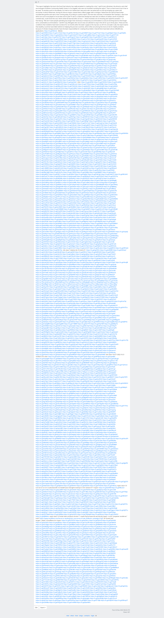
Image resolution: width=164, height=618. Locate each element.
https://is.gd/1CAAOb (70, 94)
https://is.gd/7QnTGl (69, 387)
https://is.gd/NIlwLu (54, 383)
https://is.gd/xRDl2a (68, 322)
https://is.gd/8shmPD (56, 84)
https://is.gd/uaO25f (95, 453)
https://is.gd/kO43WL (99, 320)
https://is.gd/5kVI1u (109, 100)
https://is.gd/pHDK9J (83, 592)
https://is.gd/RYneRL (95, 225)
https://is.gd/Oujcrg (81, 211)
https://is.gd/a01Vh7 (83, 551)
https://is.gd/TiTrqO (94, 504)
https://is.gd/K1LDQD (56, 43)
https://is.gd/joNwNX (68, 363)
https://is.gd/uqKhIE (68, 252)
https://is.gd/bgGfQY (56, 389)
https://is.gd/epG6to (81, 504)
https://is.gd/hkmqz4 (83, 295)
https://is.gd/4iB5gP (82, 121)
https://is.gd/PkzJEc (96, 557)
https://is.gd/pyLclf (68, 471)
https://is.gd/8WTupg (108, 447)
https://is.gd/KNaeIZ (83, 107)
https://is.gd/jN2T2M (82, 256)
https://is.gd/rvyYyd (69, 162)
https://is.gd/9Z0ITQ (70, 39)
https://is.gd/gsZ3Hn (93, 250)
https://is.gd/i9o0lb (56, 578)
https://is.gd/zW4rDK (42, 258)
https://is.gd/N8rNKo (108, 555)
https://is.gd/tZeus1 (55, 47)
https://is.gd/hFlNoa (55, 78)
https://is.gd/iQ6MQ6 (98, 281)
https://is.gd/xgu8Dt (82, 37)
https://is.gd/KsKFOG (69, 381)
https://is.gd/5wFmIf (95, 148)
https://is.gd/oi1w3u (55, 500)
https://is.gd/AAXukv (56, 262)
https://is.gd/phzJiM (68, 441)
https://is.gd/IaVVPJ (55, 113)
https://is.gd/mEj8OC (70, 41)
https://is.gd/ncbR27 (83, 96)
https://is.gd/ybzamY (42, 88)
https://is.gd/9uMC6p (42, 397)
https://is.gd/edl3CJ (108, 78)
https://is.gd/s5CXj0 (42, 561)
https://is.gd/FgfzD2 (97, 76)
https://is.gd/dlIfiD (42, 365)
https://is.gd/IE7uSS (109, 244)
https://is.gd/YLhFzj (108, 541)
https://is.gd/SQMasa (42, 316)
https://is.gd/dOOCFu (43, 479)
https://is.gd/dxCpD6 (42, 238)
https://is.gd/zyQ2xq (42, 254)
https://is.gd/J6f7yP (68, 481)
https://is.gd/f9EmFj (111, 139)
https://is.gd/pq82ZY (84, 125)
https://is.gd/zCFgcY (42, 381)
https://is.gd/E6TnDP (56, 424)
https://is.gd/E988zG (42, 205)
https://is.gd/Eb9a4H (42, 500)
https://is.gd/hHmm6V (81, 336)
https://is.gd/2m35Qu (84, 129)
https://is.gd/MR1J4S (55, 596)
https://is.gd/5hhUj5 (109, 346)
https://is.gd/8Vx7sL (82, 422)
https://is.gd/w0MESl (109, 342)
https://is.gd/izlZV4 (55, 539)
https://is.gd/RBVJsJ (83, 158)
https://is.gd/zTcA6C (42, 539)
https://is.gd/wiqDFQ (55, 137)
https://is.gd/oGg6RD (57, 324)
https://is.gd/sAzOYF (96, 127)
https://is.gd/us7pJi (94, 586)
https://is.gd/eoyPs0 (109, 172)
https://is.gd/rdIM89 (42, 168)
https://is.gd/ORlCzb (68, 232)
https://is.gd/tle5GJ (110, 43)
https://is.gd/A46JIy (83, 172)
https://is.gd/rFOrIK (111, 281)
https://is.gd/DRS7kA (83, 117)
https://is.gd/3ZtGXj (69, 475)
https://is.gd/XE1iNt (110, 494)
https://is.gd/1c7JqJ (69, 541)
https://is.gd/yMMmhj (43, 391)
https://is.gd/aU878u (57, 62)
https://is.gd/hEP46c (56, 475)
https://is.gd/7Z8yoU (70, 594)
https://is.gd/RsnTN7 (54, 37)
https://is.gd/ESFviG (110, 154)
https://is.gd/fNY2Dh (97, 283)
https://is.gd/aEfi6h (87, 82)
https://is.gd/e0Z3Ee (108, 424)
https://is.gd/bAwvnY (82, 441)
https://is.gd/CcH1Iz (98, 309)
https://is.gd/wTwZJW (42, 422)
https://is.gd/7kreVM (56, 404)
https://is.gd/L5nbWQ (96, 475)
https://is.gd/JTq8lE (42, 420)
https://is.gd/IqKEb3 (97, 465)
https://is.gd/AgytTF (110, 182)
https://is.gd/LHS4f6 (83, 588)
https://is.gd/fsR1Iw (55, 215)
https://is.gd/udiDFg (95, 205)
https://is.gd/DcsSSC (83, 143)
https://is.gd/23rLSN (81, 471)
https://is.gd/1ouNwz (95, 412)
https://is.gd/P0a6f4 (55, 301)
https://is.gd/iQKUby (42, 178)
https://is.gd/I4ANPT (42, 467)
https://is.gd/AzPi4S (56, 397)
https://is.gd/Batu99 (42, 555)
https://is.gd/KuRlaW (97, 199)
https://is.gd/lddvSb (83, 510)
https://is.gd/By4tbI (70, 574)
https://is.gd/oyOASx (96, 43)
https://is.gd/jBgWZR (82, 397)
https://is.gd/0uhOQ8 (56, 51)
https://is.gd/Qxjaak (95, 533)
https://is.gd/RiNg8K (110, 180)
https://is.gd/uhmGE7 (43, 465)
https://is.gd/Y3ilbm (42, 70)
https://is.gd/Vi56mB (109, 529)
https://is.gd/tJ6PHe (121, 322)
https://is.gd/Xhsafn (68, 477)
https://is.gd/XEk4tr (96, 549)
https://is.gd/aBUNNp (94, 152)
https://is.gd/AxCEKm (113, 316)
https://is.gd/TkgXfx (110, 258)
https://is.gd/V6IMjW (56, 209)
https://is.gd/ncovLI (68, 113)
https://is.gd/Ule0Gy (111, 184)
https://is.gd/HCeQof (98, 332)
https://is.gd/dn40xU (57, 66)
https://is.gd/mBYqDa (70, 498)
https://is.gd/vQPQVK (96, 156)
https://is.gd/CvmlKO (42, 232)
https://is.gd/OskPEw (42, 119)
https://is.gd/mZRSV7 (97, 131)
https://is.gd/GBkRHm (56, 432)
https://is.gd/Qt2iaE (69, 262)
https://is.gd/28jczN (83, 127)
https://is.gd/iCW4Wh (97, 449)
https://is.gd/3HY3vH (42, 242)
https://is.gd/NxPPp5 (83, 449)
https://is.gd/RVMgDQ (43, 332)
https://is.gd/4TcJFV (94, 387)
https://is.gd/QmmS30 (43, 62)
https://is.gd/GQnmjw (85, 309)
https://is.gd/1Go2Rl (82, 522)
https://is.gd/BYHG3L (109, 246)
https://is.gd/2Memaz (43, 115)
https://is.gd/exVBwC (69, 80)
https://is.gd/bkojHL (109, 213)
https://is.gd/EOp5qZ (82, 215)
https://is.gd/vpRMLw (95, 318)
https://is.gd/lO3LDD (69, 223)
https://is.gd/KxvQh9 (42, 408)
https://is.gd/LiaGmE (42, 250)
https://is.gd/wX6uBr (68, 447)
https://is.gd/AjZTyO (95, 484)
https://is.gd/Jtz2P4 (109, 225)
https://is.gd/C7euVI (95, 400)
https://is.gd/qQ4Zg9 (99, 316)
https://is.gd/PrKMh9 (83, 535)
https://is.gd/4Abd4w (95, 133)
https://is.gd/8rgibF (55, 92)
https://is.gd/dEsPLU (69, 135)
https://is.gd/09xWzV (108, 232)
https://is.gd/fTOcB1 (81, 539)
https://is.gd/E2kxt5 (42, 412)
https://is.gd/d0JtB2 (55, 133)
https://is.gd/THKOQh (70, 86)
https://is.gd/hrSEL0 (42, 252)
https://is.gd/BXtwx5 (110, 168)
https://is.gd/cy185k (67, 586)
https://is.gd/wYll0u (110, 68)
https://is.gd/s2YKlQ (81, 146)
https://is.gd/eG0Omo (82, 477)
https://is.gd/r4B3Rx (96, 215)
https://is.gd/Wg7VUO (96, 279)
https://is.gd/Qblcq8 (83, 66)
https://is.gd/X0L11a (55, 174)
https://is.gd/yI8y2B (42, 133)
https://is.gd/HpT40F (97, 324)
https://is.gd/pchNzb (55, 80)
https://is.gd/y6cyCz (96, 527)
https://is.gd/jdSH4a (68, 438)
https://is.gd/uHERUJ (70, 62)
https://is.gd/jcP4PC (121, 377)
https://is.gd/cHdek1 (56, 64)
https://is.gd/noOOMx (97, 473)
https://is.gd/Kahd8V (109, 303)
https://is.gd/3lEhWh (81, 55)
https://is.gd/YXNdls (95, 578)
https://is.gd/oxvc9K (54, 336)
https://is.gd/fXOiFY (97, 299)
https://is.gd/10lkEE (42, 193)
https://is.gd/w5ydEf (55, 322)
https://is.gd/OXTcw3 (109, 371)
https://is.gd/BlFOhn (55, 342)
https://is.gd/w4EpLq (81, 350)
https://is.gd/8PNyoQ (94, 357)
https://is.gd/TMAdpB (84, 514)
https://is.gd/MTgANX (85, 332)
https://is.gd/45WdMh (81, 57)
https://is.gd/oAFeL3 (56, 422)
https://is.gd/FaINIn (96, 115)
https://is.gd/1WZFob (83, 596)
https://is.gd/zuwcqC (94, 426)
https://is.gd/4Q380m (69, 207)
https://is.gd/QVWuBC (57, 299)
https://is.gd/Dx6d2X (69, 141)
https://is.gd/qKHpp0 (68, 561)
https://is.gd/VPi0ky (67, 357)
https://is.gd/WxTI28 (69, 168)
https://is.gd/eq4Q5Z (96, 512)
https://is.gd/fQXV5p (68, 600)
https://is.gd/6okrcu (42, 461)
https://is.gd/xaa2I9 (122, 549)
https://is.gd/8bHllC (42, 129)
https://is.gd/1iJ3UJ (55, 338)
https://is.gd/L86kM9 (109, 414)
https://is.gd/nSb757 (56, 537)
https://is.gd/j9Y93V (68, 92)
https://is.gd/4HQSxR (84, 49)
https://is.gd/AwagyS (82, 285)
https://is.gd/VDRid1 (42, 60)
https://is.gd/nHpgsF (85, 316)
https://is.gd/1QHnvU (121, 365)
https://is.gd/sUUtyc (55, 494)
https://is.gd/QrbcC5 (108, 256)
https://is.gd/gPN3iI (96, 430)
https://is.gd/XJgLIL (56, 232)
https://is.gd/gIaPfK (56, 164)
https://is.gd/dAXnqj (108, 492)
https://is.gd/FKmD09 (56, 449)
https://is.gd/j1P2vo (109, 340)
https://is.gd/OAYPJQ (69, 512)
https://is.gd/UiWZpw (69, 166)
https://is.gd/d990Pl (95, 447)
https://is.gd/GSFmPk (83, 375)
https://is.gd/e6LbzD (83, 227)
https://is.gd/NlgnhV (42, 150)
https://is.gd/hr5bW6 (83, 402)
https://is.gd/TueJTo (97, 51)
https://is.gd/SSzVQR (69, 60)
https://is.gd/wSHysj (96, 197)
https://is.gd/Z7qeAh (110, 535)
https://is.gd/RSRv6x (68, 330)
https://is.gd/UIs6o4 (95, 45)
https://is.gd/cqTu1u (82, 524)
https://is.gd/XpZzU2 (83, 289)
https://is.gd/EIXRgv (70, 510)
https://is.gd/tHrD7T (55, 381)
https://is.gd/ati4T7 (68, 307)
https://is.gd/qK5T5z (121, 504)
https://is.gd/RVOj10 (69, 443)
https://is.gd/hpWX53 (96, 531)
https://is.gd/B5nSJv (110, 565)
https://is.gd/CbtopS (55, 100)
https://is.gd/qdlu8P (81, 438)
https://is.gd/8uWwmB (43, 371)
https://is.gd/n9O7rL (42, 441)
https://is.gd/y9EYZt (82, 393)
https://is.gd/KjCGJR (69, 428)
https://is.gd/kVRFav (42, 201)
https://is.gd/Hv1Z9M (56, 367)
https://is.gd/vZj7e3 (42, 350)
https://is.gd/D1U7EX (42, 369)
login (92, 616)
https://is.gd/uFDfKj (109, 391)
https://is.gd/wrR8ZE (55, 207)
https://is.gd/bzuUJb (42, 334)
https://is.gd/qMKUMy (109, 453)
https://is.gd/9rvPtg (95, 539)
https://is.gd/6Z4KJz (82, 412)
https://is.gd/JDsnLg (56, 148)
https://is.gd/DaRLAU (83, 70)
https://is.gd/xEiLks (68, 336)
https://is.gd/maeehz (97, 461)
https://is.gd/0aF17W (69, 402)
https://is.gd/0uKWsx (42, 598)
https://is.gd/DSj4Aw (82, 201)
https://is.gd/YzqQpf (42, 549)
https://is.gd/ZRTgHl (96, 105)
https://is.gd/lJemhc (82, 408)
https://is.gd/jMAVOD (109, 467)
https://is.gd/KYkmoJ (97, 361)
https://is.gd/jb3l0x (56, 473)
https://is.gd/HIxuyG (55, 236)
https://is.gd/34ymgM (43, 498)
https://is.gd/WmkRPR (57, 103)
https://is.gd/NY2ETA (96, 582)
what (72, 616)
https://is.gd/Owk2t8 (42, 121)
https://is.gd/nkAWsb (42, 508)
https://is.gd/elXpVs (69, 408)
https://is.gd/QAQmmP (43, 344)
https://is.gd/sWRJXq (56, 514)
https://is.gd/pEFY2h (70, 281)
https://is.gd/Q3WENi (70, 305)
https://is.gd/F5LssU (83, 373)
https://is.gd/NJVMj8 (69, 598)
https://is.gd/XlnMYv (42, 389)
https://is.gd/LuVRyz (55, 535)
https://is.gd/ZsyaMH (56, 111)
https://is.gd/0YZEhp (82, 287)
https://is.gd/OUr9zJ (95, 408)
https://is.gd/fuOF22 (69, 131)
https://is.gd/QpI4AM (70, 584)
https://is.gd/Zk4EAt (83, 207)
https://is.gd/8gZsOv (56, 590)
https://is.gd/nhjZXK (69, 143)
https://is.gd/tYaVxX (81, 377)
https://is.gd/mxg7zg (109, 410)
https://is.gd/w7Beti (96, 477)
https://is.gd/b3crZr (42, 82)
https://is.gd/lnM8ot (95, 230)
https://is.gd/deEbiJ (108, 307)
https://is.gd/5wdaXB (68, 539)
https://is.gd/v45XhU (81, 170)
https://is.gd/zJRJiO (55, 467)
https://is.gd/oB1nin (96, 326)
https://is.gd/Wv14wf (83, 326)
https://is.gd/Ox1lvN (55, 270)
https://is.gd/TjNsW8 (42, 424)
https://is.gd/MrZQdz (58, 344)
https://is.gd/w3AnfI (55, 582)
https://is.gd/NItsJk (84, 195)
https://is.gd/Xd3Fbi (82, 225)
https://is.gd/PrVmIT (42, 529)
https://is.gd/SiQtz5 (42, 379)
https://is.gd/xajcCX (82, 164)
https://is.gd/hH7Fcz (121, 307)
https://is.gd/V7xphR (42, 484)
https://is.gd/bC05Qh (70, 203)
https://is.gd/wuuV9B (70, 51)
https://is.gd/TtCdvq (42, 199)
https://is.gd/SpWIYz (110, 418)
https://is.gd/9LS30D (96, 547)
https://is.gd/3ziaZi (55, 555)
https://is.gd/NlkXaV (69, 557)
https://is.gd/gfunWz (109, 60)
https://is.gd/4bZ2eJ (96, 373)
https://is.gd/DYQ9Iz (56, 395)
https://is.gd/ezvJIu (122, 578)
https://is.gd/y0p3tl (54, 57)
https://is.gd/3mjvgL (55, 572)
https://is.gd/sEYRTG (81, 338)
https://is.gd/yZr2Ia (69, 492)
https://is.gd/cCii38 (110, 490)
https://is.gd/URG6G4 (43, 103)
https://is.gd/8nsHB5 (69, 588)
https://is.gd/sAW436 (70, 340)
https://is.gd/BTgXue (56, 436)
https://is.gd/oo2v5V (70, 430)
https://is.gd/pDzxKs (96, 381)
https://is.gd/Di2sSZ (96, 119)
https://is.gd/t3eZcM (68, 578)
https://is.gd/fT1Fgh (69, 43)
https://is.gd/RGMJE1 (56, 94)
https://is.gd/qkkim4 (42, 76)
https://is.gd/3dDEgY (42, 400)
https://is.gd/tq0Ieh (81, 174)
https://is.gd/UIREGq (109, 189)
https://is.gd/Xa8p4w (95, 74)
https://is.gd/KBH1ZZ (42, 270)
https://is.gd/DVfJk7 (42, 230)
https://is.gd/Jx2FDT (84, 86)
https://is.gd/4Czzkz (82, 346)
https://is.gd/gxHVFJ (107, 301)
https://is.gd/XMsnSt (109, 430)
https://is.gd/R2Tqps (69, 117)
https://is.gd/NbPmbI (111, 561)
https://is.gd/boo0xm (57, 565)
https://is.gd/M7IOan (95, 410)
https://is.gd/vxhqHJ (55, 160)
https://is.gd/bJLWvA (108, 428)
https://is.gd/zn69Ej (69, 563)
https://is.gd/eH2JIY (84, 88)
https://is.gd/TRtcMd (56, 529)
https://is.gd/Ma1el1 (55, 98)
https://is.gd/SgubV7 (96, 80)
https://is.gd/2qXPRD (69, 121)
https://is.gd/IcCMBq (109, 107)
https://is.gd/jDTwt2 (42, 385)
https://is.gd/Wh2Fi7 (121, 496)
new (67, 616)
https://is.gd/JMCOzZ (83, 184)
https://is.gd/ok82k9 (111, 86)
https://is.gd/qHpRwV (43, 430)
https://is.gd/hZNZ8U (82, 156)
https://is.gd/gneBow (82, 254)
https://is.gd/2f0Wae (110, 389)
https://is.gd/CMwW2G (83, 359)
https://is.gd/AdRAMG (83, 283)
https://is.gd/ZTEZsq (55, 201)
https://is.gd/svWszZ (110, 117)
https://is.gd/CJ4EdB (42, 293)
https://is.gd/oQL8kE (56, 430)
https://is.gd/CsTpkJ (68, 453)
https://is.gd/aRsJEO (42, 141)
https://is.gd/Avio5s (108, 496)
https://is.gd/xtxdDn (96, 375)
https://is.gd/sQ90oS (108, 146)
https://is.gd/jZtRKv (109, 549)
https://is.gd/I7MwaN (56, 293)
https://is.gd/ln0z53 (96, 340)
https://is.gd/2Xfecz (56, 533)
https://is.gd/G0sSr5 (69, 197)
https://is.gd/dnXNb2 (95, 311)
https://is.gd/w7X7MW (97, 297)
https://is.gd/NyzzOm (96, 494)
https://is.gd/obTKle (42, 449)
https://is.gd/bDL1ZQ (82, 109)
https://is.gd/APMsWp (83, 461)
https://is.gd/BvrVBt (55, 377)
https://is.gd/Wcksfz (70, 371)
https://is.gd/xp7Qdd (69, 406)
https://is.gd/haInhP (96, 457)
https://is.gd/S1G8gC (42, 524)
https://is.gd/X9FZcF (96, 391)
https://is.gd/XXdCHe (42, 152)
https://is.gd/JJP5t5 (109, 248)
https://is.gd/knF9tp (110, 84)
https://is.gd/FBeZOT (96, 266)
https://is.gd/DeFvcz (69, 270)
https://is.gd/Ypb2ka (95, 217)
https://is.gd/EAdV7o (110, 469)
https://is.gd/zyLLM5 (108, 481)
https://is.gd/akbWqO (84, 90)
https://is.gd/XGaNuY (42, 428)
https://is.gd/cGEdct (110, 98)
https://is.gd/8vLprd (97, 514)
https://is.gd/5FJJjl (55, 152)
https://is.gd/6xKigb (109, 219)
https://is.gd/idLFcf (109, 178)
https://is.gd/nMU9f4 (110, 115)
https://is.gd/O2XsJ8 (84, 191)
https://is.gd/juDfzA (42, 471)
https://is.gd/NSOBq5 (97, 64)
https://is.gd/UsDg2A (42, 330)
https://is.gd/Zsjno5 (110, 127)
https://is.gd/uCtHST (82, 248)
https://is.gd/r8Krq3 (95, 303)
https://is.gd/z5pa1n (82, 533)
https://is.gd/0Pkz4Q (68, 109)
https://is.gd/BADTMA (56, 580)
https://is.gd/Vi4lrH (68, 277)
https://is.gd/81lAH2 (98, 344)
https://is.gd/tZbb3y (68, 78)
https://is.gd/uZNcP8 (55, 477)
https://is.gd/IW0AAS (96, 524)
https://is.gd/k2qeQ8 (83, 574)
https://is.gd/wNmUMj (57, 316)
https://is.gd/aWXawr (111, 559)
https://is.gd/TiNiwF (82, 475)
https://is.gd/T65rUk (82, 541)
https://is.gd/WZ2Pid (70, 66)
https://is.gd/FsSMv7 (108, 252)
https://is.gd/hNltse (96, 70)
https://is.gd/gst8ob (109, 588)
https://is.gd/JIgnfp (42, 55)
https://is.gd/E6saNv (82, 400)
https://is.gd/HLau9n (42, 340)
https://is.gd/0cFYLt (82, 428)
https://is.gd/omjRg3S (69, 596)
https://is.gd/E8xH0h (83, 264)
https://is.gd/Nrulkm (96, 248)
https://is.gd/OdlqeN (83, 234)
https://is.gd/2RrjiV (42, 234)
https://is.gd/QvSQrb (42, 94)
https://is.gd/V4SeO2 (81, 463)
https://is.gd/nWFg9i (111, 209)
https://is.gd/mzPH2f (42, 203)
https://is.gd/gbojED (94, 242)
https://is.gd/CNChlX (56, 563)
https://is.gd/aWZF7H (70, 389)
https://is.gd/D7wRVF (108, 539)
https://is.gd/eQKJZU (42, 139)
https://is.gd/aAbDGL (56, 217)
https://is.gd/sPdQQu (70, 98)
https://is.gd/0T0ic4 (110, 76)
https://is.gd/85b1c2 (56, 182)
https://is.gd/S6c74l (68, 33)
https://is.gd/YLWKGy (42, 182)
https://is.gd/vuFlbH (42, 92)
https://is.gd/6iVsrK (109, 109)
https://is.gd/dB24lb (97, 49)
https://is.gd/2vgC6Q (108, 426)
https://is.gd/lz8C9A (42, 406)
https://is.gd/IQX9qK (55, 402)
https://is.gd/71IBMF (70, 324)
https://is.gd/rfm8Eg (109, 336)
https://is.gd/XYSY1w (111, 176)
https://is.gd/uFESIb (97, 111)
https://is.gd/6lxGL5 (69, 400)
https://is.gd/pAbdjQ (55, 459)
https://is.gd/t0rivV (96, 510)
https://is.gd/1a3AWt (56, 309)
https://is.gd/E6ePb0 (82, 303)
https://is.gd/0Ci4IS (83, 457)
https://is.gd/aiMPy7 (42, 174)
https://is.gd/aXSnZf (96, 254)
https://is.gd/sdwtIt (55, 105)
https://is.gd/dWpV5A (56, 82)
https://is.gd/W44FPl (109, 412)
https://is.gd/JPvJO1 (42, 432)
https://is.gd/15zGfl (69, 293)
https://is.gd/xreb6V (96, 107)
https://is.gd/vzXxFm (83, 203)
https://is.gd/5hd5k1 (80, 365)
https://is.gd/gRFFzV (106, 365)
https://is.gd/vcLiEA (69, 189)
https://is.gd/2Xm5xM (112, 90)
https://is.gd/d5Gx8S (97, 86)
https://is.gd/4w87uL (97, 434)
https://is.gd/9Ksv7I (97, 66)
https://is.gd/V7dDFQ (69, 346)
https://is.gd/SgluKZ (68, 412)
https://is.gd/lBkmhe (68, 74)
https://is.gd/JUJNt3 (70, 391)
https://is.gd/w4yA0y (112, 498)
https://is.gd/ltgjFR (69, 287)
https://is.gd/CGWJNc (109, 385)
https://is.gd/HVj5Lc (69, 496)
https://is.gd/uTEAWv (111, 49)
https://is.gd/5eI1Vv (82, 80)
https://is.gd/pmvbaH (83, 563)
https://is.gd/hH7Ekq (42, 352)
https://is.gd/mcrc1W (111, 361)
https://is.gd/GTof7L (95, 541)
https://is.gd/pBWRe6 (83, 557)
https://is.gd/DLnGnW (70, 527)
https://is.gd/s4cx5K (80, 152)
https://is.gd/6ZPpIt (83, 395)
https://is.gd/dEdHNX (56, 574)
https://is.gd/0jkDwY (69, 119)
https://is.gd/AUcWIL (96, 109)
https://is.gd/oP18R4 (83, 135)
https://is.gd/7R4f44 (109, 502)
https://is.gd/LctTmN (95, 293)
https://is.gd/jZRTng (68, 301)
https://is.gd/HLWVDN (56, 129)
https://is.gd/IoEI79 (42, 586)
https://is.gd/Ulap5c (42, 502)
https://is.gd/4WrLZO (83, 139)
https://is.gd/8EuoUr (118, 488)
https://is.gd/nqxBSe (83, 51)
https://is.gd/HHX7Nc (42, 244)
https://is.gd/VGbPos (70, 96)
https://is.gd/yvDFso (109, 432)
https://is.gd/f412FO (81, 74)
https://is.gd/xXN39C (42, 416)
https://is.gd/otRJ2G (96, 346)
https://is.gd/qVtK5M (109, 520)
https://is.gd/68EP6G (42, 373)
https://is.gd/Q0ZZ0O (98, 291)
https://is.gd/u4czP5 (96, 574)
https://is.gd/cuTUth (83, 39)
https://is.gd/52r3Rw (56, 158)
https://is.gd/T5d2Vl (109, 254)
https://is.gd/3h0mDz (96, 389)
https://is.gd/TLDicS (81, 328)
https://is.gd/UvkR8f (69, 551)
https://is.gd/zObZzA (109, 193)
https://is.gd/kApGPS (81, 447)
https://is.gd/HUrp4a (68, 285)
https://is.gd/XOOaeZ (83, 391)
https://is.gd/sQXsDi (109, 531)
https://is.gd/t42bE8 (42, 531)
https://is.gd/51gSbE (110, 285)
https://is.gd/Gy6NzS (69, 361)
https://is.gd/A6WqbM (97, 184)
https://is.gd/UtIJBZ (55, 414)
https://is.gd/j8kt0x (42, 336)
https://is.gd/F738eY (83, 94)
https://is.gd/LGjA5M (42, 90)
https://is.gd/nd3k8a (70, 76)
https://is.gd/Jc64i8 (105, 488)
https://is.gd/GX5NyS (42, 187)
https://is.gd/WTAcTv (55, 385)
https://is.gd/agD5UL (55, 49)
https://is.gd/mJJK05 (42, 504)
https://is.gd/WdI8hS (82, 154)
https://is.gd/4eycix (55, 328)
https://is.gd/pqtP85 (82, 500)
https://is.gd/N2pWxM (43, 219)
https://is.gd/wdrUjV (83, 549)
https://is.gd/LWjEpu (42, 338)
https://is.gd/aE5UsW (56, 168)
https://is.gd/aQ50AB (42, 148)
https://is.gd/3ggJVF (56, 225)
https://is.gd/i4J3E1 (83, 512)
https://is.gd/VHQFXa (56, 469)
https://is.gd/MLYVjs (55, 250)
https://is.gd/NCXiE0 (42, 496)
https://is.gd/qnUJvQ (42, 506)
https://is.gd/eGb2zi (82, 590)
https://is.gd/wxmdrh (84, 41)
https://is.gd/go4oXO (68, 268)
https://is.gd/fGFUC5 (56, 203)
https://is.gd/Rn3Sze (95, 170)
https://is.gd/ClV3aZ (83, 352)
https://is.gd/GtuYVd (111, 291)
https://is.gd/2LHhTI (42, 166)
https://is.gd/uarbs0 (82, 572)
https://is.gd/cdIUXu (109, 293)
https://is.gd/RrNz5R (81, 277)
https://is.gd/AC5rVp (69, 201)
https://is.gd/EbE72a (42, 387)
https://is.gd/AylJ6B (69, 422)
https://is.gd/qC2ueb (55, 557)
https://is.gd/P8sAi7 (110, 105)
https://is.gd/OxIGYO (95, 164)
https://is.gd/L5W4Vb (98, 580)
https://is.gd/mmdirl (82, 385)
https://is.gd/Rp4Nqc (55, 346)
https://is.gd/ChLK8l (109, 270)
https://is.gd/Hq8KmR (69, 559)
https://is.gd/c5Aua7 (55, 502)
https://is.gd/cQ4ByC (42, 68)
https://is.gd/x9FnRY (83, 432)
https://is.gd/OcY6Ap (111, 227)
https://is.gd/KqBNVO (43, 35)
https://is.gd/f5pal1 (110, 203)
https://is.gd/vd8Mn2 (84, 537)
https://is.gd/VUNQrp (110, 47)
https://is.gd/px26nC (82, 578)
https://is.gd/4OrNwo (96, 158)
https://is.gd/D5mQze (82, 193)
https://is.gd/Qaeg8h (42, 359)
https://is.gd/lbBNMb (110, 279)
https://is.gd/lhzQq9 (55, 410)
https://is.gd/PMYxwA (110, 475)
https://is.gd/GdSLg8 (111, 359)
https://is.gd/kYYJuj (82, 262)
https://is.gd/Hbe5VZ (108, 57)
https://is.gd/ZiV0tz (42, 447)
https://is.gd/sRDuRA (56, 287)
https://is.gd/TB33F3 (95, 467)
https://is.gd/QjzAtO (68, 348)
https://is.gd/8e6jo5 (120, 387)
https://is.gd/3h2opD (42, 291)
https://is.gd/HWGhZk (83, 111)
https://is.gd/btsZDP (121, 78)
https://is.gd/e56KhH (121, 383)
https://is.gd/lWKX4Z (42, 47)
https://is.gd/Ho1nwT (84, 123)
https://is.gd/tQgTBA (95, 113)
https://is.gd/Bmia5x (108, 572)
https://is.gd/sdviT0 (42, 434)
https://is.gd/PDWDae (111, 563)
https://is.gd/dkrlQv (42, 117)
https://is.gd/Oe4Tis (56, 119)
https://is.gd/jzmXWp (69, 266)
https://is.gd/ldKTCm (69, 582)
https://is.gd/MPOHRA (81, 414)
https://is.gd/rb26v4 (108, 260)
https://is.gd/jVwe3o (96, 522)
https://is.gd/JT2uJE (108, 133)
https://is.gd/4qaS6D (94, 471)
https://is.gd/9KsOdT (82, 244)
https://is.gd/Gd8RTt (55, 141)
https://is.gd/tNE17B (110, 53)
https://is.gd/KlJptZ (107, 33)
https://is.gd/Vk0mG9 (71, 191)
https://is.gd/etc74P (55, 484)
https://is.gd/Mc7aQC (43, 184)
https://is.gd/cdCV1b (95, 463)
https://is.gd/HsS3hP (55, 230)
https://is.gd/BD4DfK (82, 467)
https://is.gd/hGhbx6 (98, 41)
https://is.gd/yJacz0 (42, 318)
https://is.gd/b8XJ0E (42, 348)
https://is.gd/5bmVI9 (109, 420)
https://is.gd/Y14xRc (42, 273)
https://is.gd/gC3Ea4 (42, 402)
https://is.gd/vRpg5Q (69, 68)
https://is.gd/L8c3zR (42, 78)
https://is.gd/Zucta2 (83, 527)
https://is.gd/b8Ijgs (69, 246)
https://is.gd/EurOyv (55, 205)
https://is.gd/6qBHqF (97, 596)
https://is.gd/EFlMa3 (69, 297)
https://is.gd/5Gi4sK (69, 342)
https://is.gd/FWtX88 (109, 266)
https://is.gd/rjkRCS (110, 574)
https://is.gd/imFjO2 (111, 416)
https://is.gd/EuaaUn (55, 412)
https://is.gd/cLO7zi (82, 270)
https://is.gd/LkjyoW (83, 238)
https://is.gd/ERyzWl (82, 381)
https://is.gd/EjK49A (69, 275)
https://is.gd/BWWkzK (112, 567)
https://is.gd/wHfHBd (98, 354)
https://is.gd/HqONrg (43, 469)
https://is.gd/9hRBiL (97, 84)
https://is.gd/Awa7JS (81, 383)
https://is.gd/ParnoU (95, 92)
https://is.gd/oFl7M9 (96, 443)
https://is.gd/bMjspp (110, 543)
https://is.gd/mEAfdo (109, 80)
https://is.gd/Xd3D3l (56, 588)
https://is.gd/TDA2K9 (84, 76)
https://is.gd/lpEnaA (83, 68)
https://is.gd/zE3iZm (42, 522)
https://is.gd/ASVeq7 (119, 250)
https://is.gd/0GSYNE (42, 541)
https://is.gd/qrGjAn (69, 326)
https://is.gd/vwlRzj (55, 453)
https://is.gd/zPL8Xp (68, 146)
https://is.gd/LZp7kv (56, 172)
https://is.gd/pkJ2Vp (96, 545)
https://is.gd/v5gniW (83, 119)
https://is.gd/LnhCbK (68, 242)
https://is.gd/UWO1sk (43, 537)
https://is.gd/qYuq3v (83, 281)
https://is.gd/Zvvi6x (83, 389)
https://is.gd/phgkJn (83, 598)
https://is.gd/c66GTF (107, 174)
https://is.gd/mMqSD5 (56, 510)
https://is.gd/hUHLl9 (81, 318)
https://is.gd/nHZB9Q (56, 39)
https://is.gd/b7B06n (55, 248)
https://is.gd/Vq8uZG (56, 592)
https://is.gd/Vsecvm (42, 45)
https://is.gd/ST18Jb (94, 600)
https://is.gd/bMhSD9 (56, 352)
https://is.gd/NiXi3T (42, 74)
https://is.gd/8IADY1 (108, 377)
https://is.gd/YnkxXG (42, 375)
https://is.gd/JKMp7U (111, 324)
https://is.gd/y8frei (96, 60)
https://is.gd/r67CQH (56, 72)
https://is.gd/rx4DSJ (95, 78)
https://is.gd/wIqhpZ (57, 219)
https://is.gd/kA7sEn (68, 350)
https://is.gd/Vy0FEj (42, 438)
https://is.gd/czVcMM (97, 117)
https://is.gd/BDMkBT (83, 363)
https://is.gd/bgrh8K (56, 135)
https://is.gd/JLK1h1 (56, 256)
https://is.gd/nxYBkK (96, 143)
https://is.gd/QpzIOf (42, 426)
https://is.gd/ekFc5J (83, 148)
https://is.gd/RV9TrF (69, 486)
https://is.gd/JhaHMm (84, 602)
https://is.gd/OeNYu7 (97, 402)
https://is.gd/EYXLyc (82, 189)
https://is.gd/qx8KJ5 (82, 367)
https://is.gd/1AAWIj (95, 424)
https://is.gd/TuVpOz (95, 270)
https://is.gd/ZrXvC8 (42, 307)
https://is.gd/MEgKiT (108, 211)
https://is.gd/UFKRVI (55, 426)
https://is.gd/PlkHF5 (42, 207)
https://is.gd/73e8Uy (95, 348)
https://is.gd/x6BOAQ (111, 404)
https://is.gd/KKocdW (56, 576)
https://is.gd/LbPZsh (42, 111)
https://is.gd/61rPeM (42, 143)
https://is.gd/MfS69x (42, 215)
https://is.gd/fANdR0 (83, 506)
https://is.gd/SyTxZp (69, 553)
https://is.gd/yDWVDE (110, 119)
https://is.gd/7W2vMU (68, 461)
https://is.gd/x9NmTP (96, 37)
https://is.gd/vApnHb (111, 129)
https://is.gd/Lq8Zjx (70, 238)
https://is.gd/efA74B (110, 150)
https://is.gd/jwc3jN (111, 297)
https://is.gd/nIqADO (70, 404)
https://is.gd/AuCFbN (83, 60)
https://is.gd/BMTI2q (42, 146)
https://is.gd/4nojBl (121, 262)
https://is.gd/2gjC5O (121, 481)
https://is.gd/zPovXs (109, 524)
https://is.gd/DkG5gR (97, 141)
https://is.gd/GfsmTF (54, 365)
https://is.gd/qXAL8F (110, 459)
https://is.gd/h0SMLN (55, 406)
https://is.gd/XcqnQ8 (56, 451)
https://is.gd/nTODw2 (70, 90)
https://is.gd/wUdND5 (56, 123)
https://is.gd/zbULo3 (82, 342)
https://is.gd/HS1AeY (70, 127)
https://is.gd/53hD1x (97, 567)
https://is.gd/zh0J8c (70, 107)
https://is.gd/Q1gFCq (82, 162)
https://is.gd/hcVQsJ (69, 455)
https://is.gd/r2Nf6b (96, 506)
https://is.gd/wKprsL (56, 547)
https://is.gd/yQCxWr (96, 418)
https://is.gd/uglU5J (42, 283)
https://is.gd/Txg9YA (108, 314)
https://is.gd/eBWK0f (56, 463)
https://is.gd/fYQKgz (56, 541)
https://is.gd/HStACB (96, 201)
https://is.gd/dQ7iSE (84, 344)
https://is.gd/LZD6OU (111, 514)
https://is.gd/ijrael (110, 264)
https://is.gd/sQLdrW (56, 584)
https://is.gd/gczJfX (67, 260)
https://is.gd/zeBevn (68, 254)
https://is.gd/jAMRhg (56, 598)
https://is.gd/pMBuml (70, 264)
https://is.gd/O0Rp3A (56, 143)
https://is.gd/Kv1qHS (110, 141)
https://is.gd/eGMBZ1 (69, 105)
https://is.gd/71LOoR (42, 580)
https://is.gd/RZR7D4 (109, 215)
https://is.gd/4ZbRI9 (95, 307)
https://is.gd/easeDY (112, 137)
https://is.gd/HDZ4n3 (101, 82)
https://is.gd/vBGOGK (43, 543)
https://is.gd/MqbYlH (83, 297)
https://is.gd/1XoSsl (69, 367)
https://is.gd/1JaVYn (83, 479)
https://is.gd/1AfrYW (42, 268)
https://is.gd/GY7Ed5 (108, 367)
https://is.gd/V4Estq (110, 486)
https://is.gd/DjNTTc (108, 393)
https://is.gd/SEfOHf (56, 41)
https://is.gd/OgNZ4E (56, 567)
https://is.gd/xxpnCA (69, 545)
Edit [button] (36, 607)
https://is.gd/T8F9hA (56, 545)
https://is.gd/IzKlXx (82, 529)
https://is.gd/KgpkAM (56, 187)
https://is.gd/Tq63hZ (70, 565)
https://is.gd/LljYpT (55, 461)
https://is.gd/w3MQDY (70, 354)
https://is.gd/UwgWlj (107, 322)
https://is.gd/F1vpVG (80, 357)
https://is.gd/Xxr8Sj (56, 303)
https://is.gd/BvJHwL (110, 402)
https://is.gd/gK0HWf (97, 295)
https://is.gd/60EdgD (42, 295)
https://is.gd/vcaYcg (68, 230)
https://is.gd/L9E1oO (56, 326)
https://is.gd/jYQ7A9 (110, 191)
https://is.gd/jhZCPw (69, 334)
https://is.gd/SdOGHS (83, 100)
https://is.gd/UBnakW (82, 160)
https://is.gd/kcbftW (55, 166)
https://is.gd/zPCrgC (109, 369)
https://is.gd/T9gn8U (97, 404)
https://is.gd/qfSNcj (96, 588)
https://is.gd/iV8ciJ (69, 463)
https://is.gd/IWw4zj (55, 348)
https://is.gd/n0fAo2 (95, 455)
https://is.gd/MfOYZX (70, 129)
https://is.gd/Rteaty (55, 481)
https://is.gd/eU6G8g (96, 598)
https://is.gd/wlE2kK (42, 455)
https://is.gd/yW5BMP (110, 445)
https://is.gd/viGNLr (42, 596)
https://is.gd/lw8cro (42, 246)
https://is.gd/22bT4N (56, 445)
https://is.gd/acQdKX (57, 332)
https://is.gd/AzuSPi (121, 438)
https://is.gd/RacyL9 (70, 291)
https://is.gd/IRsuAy (109, 352)
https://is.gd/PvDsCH (56, 125)
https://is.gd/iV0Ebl (109, 406)
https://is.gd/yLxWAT (56, 490)
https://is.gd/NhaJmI (42, 510)
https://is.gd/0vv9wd (110, 234)
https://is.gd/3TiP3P (68, 221)
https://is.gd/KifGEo (109, 576)
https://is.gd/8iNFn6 (69, 393)
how (76, 616)
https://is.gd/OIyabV (55, 139)
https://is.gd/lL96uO (95, 406)
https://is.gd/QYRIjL (42, 285)
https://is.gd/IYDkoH (42, 109)
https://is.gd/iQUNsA (69, 225)
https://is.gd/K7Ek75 (55, 471)
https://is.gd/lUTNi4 (97, 125)
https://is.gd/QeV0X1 (69, 64)
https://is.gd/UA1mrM (96, 334)
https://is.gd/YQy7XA (98, 359)
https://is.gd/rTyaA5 (83, 547)
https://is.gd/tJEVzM (95, 492)
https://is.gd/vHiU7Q (110, 334)
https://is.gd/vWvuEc (70, 125)
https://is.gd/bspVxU (69, 215)
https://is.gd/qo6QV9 (71, 316)
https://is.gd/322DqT (97, 176)
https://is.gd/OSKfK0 (42, 463)
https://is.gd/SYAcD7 (96, 342)
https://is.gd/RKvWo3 (42, 443)
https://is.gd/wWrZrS (111, 305)
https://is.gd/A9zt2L (69, 205)
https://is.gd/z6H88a (42, 602)
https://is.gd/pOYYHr (69, 543)
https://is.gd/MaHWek (57, 508)
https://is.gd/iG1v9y (55, 285)
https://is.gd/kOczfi (69, 180)
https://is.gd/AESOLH (83, 105)
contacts (87, 616)
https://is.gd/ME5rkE (67, 379)
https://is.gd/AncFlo (68, 502)
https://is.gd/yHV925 (84, 580)
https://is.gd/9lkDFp (109, 422)
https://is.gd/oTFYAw (69, 385)
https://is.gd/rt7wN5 (109, 160)
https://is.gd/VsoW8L (70, 182)
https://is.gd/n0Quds (56, 373)
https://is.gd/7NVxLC (42, 404)
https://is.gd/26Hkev (83, 361)
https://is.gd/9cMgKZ (82, 561)
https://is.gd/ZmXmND (109, 471)
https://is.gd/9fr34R (96, 166)
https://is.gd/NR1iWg (71, 103)
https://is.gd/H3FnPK (42, 39)
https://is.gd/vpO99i (69, 535)
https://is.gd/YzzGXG (110, 96)
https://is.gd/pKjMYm (83, 258)
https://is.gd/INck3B (98, 537)
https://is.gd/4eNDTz (84, 209)
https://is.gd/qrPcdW (56, 408)
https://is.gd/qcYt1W (111, 537)
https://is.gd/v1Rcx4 (67, 133)
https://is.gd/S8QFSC (109, 553)
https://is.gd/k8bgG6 (96, 451)
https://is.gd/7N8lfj (82, 314)
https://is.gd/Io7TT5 (84, 324)
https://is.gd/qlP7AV (82, 334)
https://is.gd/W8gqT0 (113, 320)
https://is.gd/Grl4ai (55, 379)
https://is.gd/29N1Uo (42, 135)
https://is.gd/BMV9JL (109, 92)
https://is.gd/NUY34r (83, 559)
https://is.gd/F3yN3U (96, 68)
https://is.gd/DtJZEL (120, 33)
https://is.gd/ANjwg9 (81, 555)
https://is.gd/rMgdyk (42, 545)
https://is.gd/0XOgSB (42, 240)
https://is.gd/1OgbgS (56, 297)
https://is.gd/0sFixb (68, 377)
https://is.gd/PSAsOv (42, 354)
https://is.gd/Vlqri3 (69, 426)
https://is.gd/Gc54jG (83, 72)
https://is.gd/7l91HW (42, 457)
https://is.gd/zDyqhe (70, 332)
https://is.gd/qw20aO (70, 82)
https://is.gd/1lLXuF (55, 279)
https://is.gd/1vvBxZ (83, 182)
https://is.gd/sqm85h (108, 357)
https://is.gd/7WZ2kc (97, 227)
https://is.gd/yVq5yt (96, 432)
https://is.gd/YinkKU (109, 217)
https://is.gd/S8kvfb (67, 555)
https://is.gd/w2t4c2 (42, 248)
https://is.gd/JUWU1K (42, 574)
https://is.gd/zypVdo (96, 576)
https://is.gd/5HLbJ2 (109, 201)
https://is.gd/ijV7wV (42, 600)
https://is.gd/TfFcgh (54, 260)
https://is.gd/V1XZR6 (82, 230)
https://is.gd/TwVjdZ (110, 64)
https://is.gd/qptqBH (42, 328)
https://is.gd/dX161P (42, 195)
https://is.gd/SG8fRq (56, 264)
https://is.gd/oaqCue (97, 123)
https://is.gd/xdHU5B (56, 96)
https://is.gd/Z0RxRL (109, 477)
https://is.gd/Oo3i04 (42, 180)
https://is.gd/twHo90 (69, 158)
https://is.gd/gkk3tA (96, 258)
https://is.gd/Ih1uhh (82, 293)
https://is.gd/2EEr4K (82, 273)
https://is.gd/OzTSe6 (82, 246)
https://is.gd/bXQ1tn (68, 338)
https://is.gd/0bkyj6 (95, 572)
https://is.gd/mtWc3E (83, 582)
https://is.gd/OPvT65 (56, 443)
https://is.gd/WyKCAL (96, 246)
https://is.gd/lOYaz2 (110, 88)
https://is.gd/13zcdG (42, 445)
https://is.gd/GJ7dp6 (81, 213)
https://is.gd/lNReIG (42, 570)
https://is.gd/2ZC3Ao (95, 441)
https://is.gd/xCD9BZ (70, 72)
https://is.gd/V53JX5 (54, 74)
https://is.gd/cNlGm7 (110, 547)
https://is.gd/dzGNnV (42, 436)
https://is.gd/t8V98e (110, 156)
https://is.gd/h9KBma (42, 164)
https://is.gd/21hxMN (42, 303)
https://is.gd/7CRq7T (110, 326)
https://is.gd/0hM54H (110, 268)
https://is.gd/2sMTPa (112, 580)
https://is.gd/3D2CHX (83, 469)
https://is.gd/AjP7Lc (122, 510)
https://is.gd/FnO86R (110, 395)
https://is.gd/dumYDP (70, 320)
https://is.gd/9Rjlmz (69, 524)
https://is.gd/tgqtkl (69, 397)
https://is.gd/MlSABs (55, 178)
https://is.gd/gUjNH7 (84, 594)
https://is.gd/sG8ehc (82, 543)
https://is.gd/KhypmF (68, 37)
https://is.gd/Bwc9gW (43, 172)
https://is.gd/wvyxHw (69, 572)
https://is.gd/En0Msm (70, 416)
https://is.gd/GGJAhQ (84, 498)
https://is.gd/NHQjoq (109, 162)
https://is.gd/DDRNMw (84, 137)
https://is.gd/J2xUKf (55, 170)
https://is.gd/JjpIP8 (122, 463)
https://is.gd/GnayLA (42, 158)
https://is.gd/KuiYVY (109, 113)
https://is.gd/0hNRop (56, 227)
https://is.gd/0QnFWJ (83, 199)
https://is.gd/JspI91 (110, 143)
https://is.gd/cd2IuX (94, 383)
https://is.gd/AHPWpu (109, 74)
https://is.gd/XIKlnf (68, 174)
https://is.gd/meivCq (42, 275)
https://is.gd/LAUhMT (56, 340)
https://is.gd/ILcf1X (109, 545)
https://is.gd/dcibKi (109, 557)
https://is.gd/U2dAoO (81, 92)
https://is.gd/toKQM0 (56, 492)
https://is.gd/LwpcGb (108, 438)
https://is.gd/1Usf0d (55, 275)
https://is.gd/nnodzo (98, 35)
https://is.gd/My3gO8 (57, 281)
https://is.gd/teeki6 (111, 123)
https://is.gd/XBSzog (55, 527)
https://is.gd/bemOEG (97, 154)
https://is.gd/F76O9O (96, 486)
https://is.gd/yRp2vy (96, 490)
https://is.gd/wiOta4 (42, 557)
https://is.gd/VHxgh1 (96, 219)
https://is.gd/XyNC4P (69, 70)
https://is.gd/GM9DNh (83, 180)
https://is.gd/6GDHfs (42, 64)
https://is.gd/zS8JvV (109, 506)
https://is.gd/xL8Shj (82, 410)
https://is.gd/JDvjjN (108, 330)
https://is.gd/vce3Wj (110, 461)
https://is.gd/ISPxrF (81, 252)
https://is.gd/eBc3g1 (68, 318)
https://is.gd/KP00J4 (83, 451)
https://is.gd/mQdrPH (71, 35)
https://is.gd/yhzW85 (70, 457)
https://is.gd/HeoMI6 (83, 197)
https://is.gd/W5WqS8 (43, 131)
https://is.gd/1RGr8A (56, 369)
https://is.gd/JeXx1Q (110, 596)
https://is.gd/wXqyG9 (68, 467)
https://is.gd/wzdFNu (42, 533)
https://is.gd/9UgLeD (56, 602)
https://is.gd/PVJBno (55, 221)
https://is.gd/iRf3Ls (55, 121)
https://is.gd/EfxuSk (97, 565)
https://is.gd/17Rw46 (42, 105)
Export (42, 607)
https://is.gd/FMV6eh (95, 422)
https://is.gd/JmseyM (69, 176)
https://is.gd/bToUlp (95, 393)
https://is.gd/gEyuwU (107, 586)
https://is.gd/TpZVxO (69, 449)
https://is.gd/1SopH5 (81, 453)
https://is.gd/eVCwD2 (96, 350)
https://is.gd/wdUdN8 (95, 328)
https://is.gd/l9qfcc (55, 504)
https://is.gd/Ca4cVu (42, 223)
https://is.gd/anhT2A (42, 96)
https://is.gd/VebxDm (56, 189)
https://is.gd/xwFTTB (97, 436)
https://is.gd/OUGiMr (84, 567)
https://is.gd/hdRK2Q (56, 127)
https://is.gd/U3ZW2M (111, 135)
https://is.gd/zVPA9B (68, 170)
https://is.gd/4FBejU (83, 443)
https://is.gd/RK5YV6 (109, 348)
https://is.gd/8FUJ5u (94, 301)
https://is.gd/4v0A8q (42, 592)
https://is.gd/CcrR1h (42, 53)
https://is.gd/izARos (94, 438)
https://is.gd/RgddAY (112, 309)
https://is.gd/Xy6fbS (56, 553)
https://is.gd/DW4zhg (43, 125)
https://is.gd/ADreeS (71, 344)
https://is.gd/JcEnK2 (109, 299)
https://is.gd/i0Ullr (108, 55)
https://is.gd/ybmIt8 (68, 213)
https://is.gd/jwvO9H (55, 283)
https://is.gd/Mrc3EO (56, 496)
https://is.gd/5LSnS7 (67, 57)
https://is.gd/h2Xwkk (96, 592)
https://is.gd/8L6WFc (110, 289)
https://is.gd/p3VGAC (55, 70)
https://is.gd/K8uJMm (111, 473)
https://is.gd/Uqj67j (82, 242)
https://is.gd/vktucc (81, 301)
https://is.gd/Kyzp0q (69, 576)
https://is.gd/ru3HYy (68, 328)
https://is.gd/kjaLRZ (42, 494)
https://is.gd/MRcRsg (69, 314)
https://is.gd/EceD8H (114, 82)
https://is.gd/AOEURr (70, 567)
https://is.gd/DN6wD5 (99, 62)
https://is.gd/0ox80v (69, 590)
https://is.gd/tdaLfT (82, 455)
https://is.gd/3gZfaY (110, 51)
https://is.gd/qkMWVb (69, 137)
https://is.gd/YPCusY (55, 197)
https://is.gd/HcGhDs (96, 543)
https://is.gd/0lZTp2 (55, 311)
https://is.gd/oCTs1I (83, 371)
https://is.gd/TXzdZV (108, 455)
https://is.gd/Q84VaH (70, 547)
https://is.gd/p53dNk (68, 100)
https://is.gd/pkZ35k (95, 553)
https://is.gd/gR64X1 (81, 330)
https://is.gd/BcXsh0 (121, 174)
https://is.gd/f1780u (82, 492)
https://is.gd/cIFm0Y (120, 55)
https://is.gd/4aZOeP (55, 180)
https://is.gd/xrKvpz (55, 277)
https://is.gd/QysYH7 (42, 287)
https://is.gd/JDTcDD (94, 481)
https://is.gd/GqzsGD (81, 133)
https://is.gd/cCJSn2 (68, 279)
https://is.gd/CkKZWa (69, 47)
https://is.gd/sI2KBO (69, 373)
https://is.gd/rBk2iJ (55, 242)
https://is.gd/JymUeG (97, 139)
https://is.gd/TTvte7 (94, 33)
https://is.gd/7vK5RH (109, 381)
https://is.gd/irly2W (56, 211)
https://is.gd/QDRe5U (56, 195)
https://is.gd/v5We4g (110, 338)
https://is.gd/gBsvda (56, 391)
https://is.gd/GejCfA (96, 193)
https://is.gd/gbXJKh (42, 279)
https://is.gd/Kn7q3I (67, 504)
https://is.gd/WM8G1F (56, 53)
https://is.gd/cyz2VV (95, 232)
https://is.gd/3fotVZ (42, 289)
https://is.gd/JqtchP (95, 275)
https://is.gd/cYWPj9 (69, 172)
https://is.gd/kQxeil (95, 367)
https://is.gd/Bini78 (42, 383)
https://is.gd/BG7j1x (55, 561)
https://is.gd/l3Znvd (95, 520)
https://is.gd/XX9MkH (111, 223)
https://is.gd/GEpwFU (82, 473)
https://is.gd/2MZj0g (42, 527)
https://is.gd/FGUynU (69, 234)
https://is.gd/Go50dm (70, 195)
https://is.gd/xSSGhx (42, 451)
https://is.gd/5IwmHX (111, 436)
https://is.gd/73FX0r (83, 584)
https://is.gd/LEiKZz (83, 576)
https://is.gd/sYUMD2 (69, 289)
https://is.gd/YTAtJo (121, 492)
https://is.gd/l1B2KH (70, 299)
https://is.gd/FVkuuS (69, 359)
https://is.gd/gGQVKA (70, 236)
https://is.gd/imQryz (109, 205)
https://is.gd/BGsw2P (42, 588)
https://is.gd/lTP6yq (83, 508)
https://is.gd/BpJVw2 (81, 221)
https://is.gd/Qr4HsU (83, 43)
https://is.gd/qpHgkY (42, 594)
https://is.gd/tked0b (42, 217)
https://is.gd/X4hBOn (56, 223)
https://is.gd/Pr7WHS (42, 553)
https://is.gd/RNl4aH (55, 438)
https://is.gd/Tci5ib (55, 268)
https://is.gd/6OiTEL (68, 211)
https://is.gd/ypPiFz (96, 162)
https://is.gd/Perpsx (69, 154)
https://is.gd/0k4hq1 (69, 178)
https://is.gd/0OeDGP (56, 512)
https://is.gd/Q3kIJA (55, 559)
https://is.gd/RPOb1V (42, 393)
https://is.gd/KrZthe (97, 203)
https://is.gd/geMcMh (43, 41)
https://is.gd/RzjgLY (68, 414)
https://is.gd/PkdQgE (68, 55)
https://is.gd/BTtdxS (121, 248)
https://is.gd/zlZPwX (82, 217)
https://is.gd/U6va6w (109, 166)
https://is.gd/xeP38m (55, 570)
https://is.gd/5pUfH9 (110, 443)
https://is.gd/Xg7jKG (108, 221)
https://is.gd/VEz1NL (42, 162)
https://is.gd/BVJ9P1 (109, 479)
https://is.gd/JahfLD (56, 244)
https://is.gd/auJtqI (122, 232)
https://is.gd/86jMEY (95, 172)
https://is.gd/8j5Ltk (96, 369)
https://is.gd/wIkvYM (81, 481)
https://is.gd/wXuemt (84, 436)
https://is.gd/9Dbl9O (80, 586)
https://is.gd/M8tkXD (42, 256)
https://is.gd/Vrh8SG (42, 582)
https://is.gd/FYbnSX (69, 256)
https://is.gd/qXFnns (67, 152)
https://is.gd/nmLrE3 (42, 277)
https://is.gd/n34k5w (70, 369)
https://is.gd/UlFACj (83, 406)
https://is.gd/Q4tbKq (98, 137)
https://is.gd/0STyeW (95, 268)
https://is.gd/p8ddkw (82, 78)
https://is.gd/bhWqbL (83, 150)
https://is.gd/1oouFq (81, 240)
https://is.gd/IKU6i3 (84, 103)
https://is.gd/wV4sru (82, 520)
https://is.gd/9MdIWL (42, 475)
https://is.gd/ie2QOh (70, 514)
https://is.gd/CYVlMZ (56, 258)
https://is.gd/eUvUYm (55, 434)
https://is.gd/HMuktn (109, 397)
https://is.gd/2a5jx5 (70, 508)
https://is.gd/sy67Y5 (94, 496)
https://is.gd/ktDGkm (111, 449)
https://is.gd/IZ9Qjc (81, 426)
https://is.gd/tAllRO (83, 430)
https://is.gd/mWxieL (110, 590)
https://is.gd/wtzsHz (42, 567)
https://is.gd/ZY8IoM (56, 68)
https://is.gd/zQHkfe (42, 160)
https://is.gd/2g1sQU (80, 260)
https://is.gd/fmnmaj (42, 547)
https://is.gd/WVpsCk (109, 273)
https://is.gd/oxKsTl (69, 473)
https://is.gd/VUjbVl (96, 100)
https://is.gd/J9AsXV (82, 531)
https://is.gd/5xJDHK (107, 600)
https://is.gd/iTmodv (81, 311)
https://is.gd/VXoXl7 (109, 379)
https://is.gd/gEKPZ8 (42, 342)
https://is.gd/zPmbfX (111, 344)
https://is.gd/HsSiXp (83, 459)
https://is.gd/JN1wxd (42, 113)
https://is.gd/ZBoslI (42, 57)
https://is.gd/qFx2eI (54, 447)
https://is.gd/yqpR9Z (111, 594)
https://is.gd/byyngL (42, 266)
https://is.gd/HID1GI (42, 453)
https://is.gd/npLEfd (108, 400)
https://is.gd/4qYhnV (95, 240)
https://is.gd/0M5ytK (110, 238)
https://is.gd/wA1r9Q (70, 436)
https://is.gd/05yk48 (56, 305)
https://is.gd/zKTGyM (55, 246)
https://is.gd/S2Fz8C (42, 221)
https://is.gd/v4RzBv (42, 414)
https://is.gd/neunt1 (109, 350)
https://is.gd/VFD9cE (108, 277)
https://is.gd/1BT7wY (82, 53)
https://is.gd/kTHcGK (84, 416)
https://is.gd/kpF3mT (70, 580)
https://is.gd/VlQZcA (82, 275)
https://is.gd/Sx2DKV (42, 264)
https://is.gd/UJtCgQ (94, 174)
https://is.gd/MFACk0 (109, 287)
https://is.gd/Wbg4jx (108, 578)
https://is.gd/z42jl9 (83, 340)
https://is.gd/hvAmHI (95, 500)
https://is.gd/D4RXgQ (85, 320)
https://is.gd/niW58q (54, 420)
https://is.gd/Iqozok (109, 207)
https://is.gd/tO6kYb (96, 508)
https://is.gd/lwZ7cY (95, 55)
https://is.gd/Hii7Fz (54, 586)
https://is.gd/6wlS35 (83, 486)
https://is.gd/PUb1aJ (55, 60)
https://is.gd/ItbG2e (50, 31)
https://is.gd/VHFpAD (84, 354)
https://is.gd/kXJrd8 (55, 252)
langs (81, 616)
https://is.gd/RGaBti (55, 441)
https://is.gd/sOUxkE (84, 465)
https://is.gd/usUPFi (68, 484)
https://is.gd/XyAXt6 (109, 584)
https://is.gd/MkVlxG (42, 213)
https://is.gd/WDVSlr (56, 524)
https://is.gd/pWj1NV (42, 211)
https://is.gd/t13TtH (83, 418)
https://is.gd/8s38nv (69, 570)
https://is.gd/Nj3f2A (56, 486)
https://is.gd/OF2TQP (97, 236)
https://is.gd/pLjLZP (68, 160)
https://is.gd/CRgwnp (110, 363)
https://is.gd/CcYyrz (69, 258)
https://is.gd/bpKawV (109, 148)
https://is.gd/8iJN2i (81, 600)
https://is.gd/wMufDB (55, 234)
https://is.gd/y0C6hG (81, 420)
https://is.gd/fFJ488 (96, 371)
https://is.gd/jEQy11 (42, 512)
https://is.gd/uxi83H (70, 219)
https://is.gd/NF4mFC (82, 502)
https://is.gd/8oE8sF (82, 424)
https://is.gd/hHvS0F (56, 479)
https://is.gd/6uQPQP (43, 72)
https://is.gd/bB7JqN (95, 414)
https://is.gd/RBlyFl (82, 496)
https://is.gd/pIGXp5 (97, 96)
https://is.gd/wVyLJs (108, 240)
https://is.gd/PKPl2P (82, 178)
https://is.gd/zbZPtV (42, 311)
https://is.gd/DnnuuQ (110, 527)
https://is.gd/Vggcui (108, 510)
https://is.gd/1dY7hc (69, 295)
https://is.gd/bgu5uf (95, 262)
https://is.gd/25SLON (70, 432)
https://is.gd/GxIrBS (69, 111)
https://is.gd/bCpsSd (109, 457)
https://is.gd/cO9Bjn (57, 371)
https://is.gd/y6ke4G (68, 193)
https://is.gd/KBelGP (56, 359)
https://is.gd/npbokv (96, 535)
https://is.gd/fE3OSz (108, 408)
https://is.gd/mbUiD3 (42, 262)
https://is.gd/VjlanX (97, 191)
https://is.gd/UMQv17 (110, 70)
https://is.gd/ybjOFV (96, 135)
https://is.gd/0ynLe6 (97, 72)
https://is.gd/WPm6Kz (56, 76)
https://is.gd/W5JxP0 (42, 320)
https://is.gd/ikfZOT (84, 299)
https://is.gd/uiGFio (54, 357)
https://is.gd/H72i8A (96, 180)
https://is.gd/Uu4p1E (97, 289)
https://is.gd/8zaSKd (95, 314)
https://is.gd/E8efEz (97, 223)
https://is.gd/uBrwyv (94, 555)
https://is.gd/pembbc (70, 451)
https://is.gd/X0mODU (43, 486)
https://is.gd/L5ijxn (42, 37)
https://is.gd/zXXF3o (97, 103)
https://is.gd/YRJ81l (83, 219)
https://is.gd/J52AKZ (69, 445)
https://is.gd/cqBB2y (84, 35)
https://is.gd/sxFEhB (83, 115)
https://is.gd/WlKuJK (55, 531)
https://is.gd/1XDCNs (70, 309)
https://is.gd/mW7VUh (56, 88)
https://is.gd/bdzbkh (42, 189)
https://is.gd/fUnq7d (69, 395)
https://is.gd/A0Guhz (56, 162)
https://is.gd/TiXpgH (70, 465)
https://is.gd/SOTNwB (43, 514)
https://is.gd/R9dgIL (68, 311)
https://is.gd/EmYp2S (111, 295)
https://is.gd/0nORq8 (110, 508)
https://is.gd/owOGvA (82, 279)
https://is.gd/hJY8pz (110, 103)
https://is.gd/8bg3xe (56, 154)
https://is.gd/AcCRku (96, 195)
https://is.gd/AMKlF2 (109, 373)
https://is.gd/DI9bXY (55, 150)
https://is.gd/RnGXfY (56, 90)
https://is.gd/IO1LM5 (84, 291)
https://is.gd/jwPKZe (55, 387)
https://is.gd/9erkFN (109, 570)
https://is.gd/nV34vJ (93, 365)
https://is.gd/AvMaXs (98, 416)
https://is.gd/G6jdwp (69, 522)
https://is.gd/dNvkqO (69, 375)
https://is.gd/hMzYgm (71, 537)
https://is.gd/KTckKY (55, 400)
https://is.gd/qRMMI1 (56, 191)
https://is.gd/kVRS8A (42, 326)
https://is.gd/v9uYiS (42, 346)
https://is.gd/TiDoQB (42, 98)
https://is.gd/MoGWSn (96, 285)
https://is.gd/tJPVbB (96, 352)
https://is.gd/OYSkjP (108, 262)
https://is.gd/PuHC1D (42, 176)
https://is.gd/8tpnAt (68, 383)
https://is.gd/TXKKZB (96, 459)
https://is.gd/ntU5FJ (68, 420)
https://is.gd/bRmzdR (97, 94)
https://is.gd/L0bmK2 (57, 115)
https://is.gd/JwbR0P (55, 334)
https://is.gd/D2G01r (110, 451)
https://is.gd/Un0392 (55, 199)
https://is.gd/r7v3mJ (55, 273)
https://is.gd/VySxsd (55, 363)
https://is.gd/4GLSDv (95, 277)
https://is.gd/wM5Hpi (97, 238)
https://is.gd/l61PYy (109, 197)
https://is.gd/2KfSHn (42, 367)
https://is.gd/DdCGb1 (69, 139)
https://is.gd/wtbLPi (42, 80)
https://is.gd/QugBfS (55, 156)
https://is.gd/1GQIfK (69, 479)
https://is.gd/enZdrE (111, 41)
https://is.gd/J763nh (70, 187)
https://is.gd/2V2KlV (69, 424)
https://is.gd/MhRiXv (121, 133)
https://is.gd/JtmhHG (42, 563)
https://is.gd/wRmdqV (96, 213)
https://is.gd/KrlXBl (56, 543)
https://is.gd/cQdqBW (43, 324)
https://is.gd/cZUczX (110, 598)
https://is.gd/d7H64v (96, 160)
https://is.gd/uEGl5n (42, 51)
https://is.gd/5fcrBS (54, 55)
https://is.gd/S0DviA (56, 176)
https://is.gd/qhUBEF (56, 428)
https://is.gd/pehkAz (69, 529)
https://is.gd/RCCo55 (96, 590)
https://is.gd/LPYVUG (68, 520)
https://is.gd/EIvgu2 (55, 600)
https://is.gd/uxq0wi (95, 273)
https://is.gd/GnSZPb (111, 131)
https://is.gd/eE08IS (106, 250)
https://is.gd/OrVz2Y (69, 248)
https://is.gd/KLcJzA (42, 572)
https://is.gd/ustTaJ (120, 301)
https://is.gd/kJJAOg (96, 445)
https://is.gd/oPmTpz (110, 111)
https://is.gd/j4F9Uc (55, 375)
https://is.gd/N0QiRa (109, 441)
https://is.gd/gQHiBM (57, 465)
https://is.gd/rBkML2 (42, 559)
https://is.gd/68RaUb (95, 121)
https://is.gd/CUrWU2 (43, 490)
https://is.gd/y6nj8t (96, 551)
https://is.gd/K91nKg (96, 363)
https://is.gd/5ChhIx (110, 125)
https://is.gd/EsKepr (109, 512)
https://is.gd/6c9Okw (70, 227)
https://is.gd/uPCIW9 (42, 154)
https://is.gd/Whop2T (121, 600)
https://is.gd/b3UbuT (69, 199)
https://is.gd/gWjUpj (69, 533)
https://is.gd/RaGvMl (56, 107)
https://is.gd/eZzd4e (68, 303)
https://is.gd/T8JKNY (42, 49)
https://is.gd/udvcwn (68, 494)
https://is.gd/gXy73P (42, 576)
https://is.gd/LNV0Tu (42, 584)
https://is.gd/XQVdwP (96, 570)
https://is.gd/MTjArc (97, 305)
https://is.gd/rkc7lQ (122, 340)
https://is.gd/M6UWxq (111, 236)
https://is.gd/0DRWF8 (111, 199)
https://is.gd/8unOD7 (82, 379)
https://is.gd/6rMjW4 (82, 445)
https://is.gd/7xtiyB (110, 582)
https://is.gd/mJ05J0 (109, 500)
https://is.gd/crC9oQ (55, 33)
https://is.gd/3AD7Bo (69, 148)
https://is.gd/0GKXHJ (108, 311)
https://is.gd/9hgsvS (81, 232)
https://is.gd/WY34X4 (110, 375)
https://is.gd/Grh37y (107, 504)
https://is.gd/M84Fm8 (43, 551)
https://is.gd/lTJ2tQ (112, 62)
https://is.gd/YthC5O (94, 377)
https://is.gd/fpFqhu (42, 322)
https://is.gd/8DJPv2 (56, 184)
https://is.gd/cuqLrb (83, 187)
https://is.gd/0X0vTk (96, 479)
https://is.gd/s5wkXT (55, 289)
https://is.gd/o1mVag (97, 182)
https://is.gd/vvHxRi (82, 553)
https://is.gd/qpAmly (121, 586)
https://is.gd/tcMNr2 (70, 88)
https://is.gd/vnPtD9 (110, 39)
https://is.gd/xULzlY (109, 158)
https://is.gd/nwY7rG (42, 191)
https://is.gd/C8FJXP (81, 33)
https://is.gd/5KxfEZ (97, 129)
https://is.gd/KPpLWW (57, 291)
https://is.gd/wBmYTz (56, 457)
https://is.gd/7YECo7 (56, 361)
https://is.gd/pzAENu (55, 314)
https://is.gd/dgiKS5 (42, 123)
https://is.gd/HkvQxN (42, 281)
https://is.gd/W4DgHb (96, 338)
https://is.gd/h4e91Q (109, 318)
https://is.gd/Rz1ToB (42, 156)
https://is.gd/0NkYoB (42, 535)
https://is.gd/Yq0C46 (82, 266)
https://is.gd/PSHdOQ (43, 565)
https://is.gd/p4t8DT (107, 387)
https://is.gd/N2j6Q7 (42, 197)
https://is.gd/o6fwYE (110, 66)
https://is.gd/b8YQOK (95, 252)
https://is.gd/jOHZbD (42, 590)
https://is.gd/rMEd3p (69, 150)
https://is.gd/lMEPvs (70, 115)
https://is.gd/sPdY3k (83, 490)
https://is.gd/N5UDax (98, 498)
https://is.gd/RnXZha (42, 236)
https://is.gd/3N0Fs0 (94, 322)
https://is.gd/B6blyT (109, 551)
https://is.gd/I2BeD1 (108, 463)
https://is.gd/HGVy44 (42, 84)
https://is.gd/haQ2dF (42, 86)
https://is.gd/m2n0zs (97, 234)
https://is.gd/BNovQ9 (56, 86)
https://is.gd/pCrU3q (68, 273)
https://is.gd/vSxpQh (82, 484)
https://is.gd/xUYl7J (42, 459)
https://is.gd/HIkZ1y (56, 131)
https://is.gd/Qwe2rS (42, 578)
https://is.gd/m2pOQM (69, 459)
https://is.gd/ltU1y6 (96, 584)
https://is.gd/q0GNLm (43, 209)
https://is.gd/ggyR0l (83, 369)
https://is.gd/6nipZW (97, 39)
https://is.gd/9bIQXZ (111, 434)
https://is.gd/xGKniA (95, 397)
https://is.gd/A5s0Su (84, 565)
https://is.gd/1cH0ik (42, 481)
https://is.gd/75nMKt (83, 305)
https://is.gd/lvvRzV (42, 301)
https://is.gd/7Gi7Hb (82, 268)
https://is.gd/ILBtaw (68, 240)
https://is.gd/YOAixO (110, 592)
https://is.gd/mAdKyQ (56, 320)
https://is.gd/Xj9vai (56, 330)
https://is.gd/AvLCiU (82, 45)
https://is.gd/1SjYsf (96, 385)
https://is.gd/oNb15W (69, 418)
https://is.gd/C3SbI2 (95, 57)
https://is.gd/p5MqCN (81, 307)
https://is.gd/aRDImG (83, 434)
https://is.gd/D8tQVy (97, 559)
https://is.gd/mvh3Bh (97, 150)
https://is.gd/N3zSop (95, 529)
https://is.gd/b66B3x (69, 549)
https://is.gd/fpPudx (95, 502)
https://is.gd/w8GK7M (43, 309)
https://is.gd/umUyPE (110, 328)
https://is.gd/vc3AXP (95, 330)
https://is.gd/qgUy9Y (56, 416)
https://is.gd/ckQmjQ (82, 348)
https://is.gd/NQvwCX (95, 260)
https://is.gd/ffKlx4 (96, 256)
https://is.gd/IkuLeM (42, 377)
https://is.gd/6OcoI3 (97, 209)
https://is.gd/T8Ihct (42, 477)
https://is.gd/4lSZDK (55, 266)
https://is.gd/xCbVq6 (83, 545)
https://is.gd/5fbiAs (42, 137)
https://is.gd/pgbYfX (56, 551)
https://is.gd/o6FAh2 (69, 283)
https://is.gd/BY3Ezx (95, 428)
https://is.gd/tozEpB (55, 193)
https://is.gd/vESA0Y (83, 98)
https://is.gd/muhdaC (84, 62)
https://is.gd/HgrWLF (42, 127)
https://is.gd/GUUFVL (95, 420)
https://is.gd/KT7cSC (112, 35)
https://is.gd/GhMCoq (84, 168)
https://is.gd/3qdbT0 (83, 166)
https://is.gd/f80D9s (55, 418)
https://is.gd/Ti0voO (108, 230)
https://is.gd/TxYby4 (69, 184)
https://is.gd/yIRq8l (56, 240)
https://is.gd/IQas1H (55, 318)
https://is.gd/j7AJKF (55, 109)
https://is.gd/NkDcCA (110, 37)
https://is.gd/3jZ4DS (69, 164)
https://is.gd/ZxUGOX (109, 164)
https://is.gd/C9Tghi (70, 469)
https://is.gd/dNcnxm (70, 84)
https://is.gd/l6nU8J (82, 570)
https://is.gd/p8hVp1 (55, 522)
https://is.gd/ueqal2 (42, 43)
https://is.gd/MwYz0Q (56, 238)
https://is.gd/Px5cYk (96, 207)
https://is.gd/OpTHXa (42, 299)
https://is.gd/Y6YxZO (42, 418)
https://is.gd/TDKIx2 (96, 98)
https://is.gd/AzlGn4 (55, 354)
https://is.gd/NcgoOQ (97, 561)
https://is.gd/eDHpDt (42, 361)
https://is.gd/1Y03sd (84, 84)
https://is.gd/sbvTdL (55, 254)
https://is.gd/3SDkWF (97, 563)
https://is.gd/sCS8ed (111, 465)
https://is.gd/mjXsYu (69, 45)
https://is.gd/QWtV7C (56, 594)
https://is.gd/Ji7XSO (42, 363)
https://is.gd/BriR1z (55, 213)
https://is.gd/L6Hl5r (55, 307)
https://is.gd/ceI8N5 (55, 350)
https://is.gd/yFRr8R (95, 189)
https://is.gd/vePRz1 (108, 484)
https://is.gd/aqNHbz (83, 131)
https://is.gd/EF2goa (42, 297)
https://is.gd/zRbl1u (69, 217)
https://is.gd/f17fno (121, 406)
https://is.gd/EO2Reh (96, 47)
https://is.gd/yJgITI (82, 387)
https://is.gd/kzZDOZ (95, 379)
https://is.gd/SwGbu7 (84, 223)
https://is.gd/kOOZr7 (42, 395)
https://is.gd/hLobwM (69, 531)
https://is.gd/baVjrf (112, 332)
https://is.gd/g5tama (96, 244)
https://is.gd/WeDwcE (43, 107)
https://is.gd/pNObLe (57, 35)
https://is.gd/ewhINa (55, 455)
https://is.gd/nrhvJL (108, 533)
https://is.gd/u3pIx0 (42, 170)
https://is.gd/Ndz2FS (42, 227)
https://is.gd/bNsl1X (42, 492)
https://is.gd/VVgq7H (111, 283)
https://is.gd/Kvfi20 (97, 168)
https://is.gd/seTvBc (108, 242)
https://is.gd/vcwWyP (97, 264)
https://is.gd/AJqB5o (98, 90)
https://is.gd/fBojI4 (42, 260)
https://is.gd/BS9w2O (83, 176)
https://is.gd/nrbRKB (69, 602)
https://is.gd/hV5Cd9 (109, 45)
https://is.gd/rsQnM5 (69, 506)
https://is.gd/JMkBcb (42, 516)
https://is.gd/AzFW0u (42, 225)
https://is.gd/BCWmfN (43, 66)
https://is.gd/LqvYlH (68, 410)
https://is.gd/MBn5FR (111, 72)
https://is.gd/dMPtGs (83, 404)
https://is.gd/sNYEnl (83, 236)
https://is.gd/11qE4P (69, 592)
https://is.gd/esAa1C (69, 244)
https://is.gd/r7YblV (69, 500)
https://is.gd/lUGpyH (70, 209)
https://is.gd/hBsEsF (109, 522)
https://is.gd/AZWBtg (56, 549)
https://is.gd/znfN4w (97, 594)
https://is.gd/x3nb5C (70, 490)
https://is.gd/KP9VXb (107, 383)
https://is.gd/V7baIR (94, 146)
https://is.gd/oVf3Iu (109, 121)
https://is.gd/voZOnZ (82, 494)
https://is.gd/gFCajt (69, 156)
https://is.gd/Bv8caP (108, 275)
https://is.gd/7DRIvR (83, 64)
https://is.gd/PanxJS (55, 506)
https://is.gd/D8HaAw (82, 113)
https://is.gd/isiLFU (70, 53)
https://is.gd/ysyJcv (55, 146)
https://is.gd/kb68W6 (95, 336)
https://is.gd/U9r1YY (95, 211)
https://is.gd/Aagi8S (70, 352)
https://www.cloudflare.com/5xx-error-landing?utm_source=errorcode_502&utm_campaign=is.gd (71, 518)
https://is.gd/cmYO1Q (70, 49)
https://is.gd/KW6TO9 (97, 53)
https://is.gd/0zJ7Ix (97, 469)
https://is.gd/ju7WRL (56, 295)
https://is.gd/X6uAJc (82, 47)
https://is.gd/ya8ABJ (97, 88)
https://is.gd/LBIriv (68, 365)
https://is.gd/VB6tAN (95, 221)
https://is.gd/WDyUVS (43, 473)
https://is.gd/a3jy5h (42, 100)
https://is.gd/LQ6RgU (83, 141)
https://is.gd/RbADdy (82, 205)
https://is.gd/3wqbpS (69, 434)
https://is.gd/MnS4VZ (110, 195)
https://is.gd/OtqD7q (96, 178)
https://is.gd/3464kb (69, 123)
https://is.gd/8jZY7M (55, 45)
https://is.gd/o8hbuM (56, 117)
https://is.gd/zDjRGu (95, 287)
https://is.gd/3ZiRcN (42, 33)
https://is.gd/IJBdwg (110, 187)
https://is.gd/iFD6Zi (108, 170)
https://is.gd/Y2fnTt (56, 393)
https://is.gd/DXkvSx (42, 410)
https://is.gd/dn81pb (96, 187)
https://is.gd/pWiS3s (111, 94)
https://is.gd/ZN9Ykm (42, 305)
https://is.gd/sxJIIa (81, 322)
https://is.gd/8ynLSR (108, 152)
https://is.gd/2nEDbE (96, 395)
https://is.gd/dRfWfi (42, 314)
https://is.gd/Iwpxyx (56, 498)
